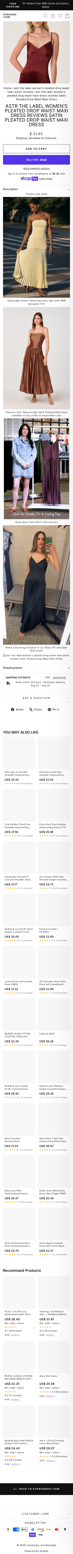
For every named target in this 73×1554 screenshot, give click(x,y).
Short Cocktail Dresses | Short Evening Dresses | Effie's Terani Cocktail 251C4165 (17, 1245)
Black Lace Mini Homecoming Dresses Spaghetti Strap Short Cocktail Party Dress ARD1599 (16, 1192)
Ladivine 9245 (47, 1033)
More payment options (36, 168)
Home (8, 88)
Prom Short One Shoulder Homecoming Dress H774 (52, 825)
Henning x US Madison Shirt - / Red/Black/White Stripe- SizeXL (53, 1313)
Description (10, 189)
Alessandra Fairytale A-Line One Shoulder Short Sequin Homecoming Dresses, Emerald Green (17, 878)
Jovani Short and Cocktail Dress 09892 (18, 983)
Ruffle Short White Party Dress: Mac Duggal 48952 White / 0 (53, 1192)
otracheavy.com (9, 15)
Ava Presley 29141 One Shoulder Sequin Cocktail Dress (52, 878)
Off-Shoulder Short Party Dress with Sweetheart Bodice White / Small (52, 983)
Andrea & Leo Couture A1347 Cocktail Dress (16, 1087)
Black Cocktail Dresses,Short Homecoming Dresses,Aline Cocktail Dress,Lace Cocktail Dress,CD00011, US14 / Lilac (19, 1140)
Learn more (45, 178)
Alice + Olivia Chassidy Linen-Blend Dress (52, 1442)
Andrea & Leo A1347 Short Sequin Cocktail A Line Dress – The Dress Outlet (19, 931)
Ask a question (36, 697)
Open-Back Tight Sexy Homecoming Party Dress (52, 1140)
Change (59, 677)
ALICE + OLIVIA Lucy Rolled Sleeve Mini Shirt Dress (17, 1313)
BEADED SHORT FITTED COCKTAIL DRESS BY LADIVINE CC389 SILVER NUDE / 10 (18, 1035)
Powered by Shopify (36, 1551)
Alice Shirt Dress (48, 1376)
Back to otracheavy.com (39, 1489)
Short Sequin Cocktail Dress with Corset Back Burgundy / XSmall (51, 1245)
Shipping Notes (13, 667)
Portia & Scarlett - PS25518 (48, 930)
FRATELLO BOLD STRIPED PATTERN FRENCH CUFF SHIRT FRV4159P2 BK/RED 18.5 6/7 (19, 1378)
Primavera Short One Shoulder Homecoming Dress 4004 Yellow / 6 (51, 774)
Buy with (37, 159)
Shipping (21, 138)
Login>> (15, 1334)
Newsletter (35, 1522)
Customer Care (35, 1513)
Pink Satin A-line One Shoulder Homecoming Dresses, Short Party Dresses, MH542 (17, 774)
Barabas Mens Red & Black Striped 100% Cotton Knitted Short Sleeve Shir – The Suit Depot (19, 1442)
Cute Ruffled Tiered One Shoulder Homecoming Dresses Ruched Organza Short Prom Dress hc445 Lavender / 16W (18, 826)
